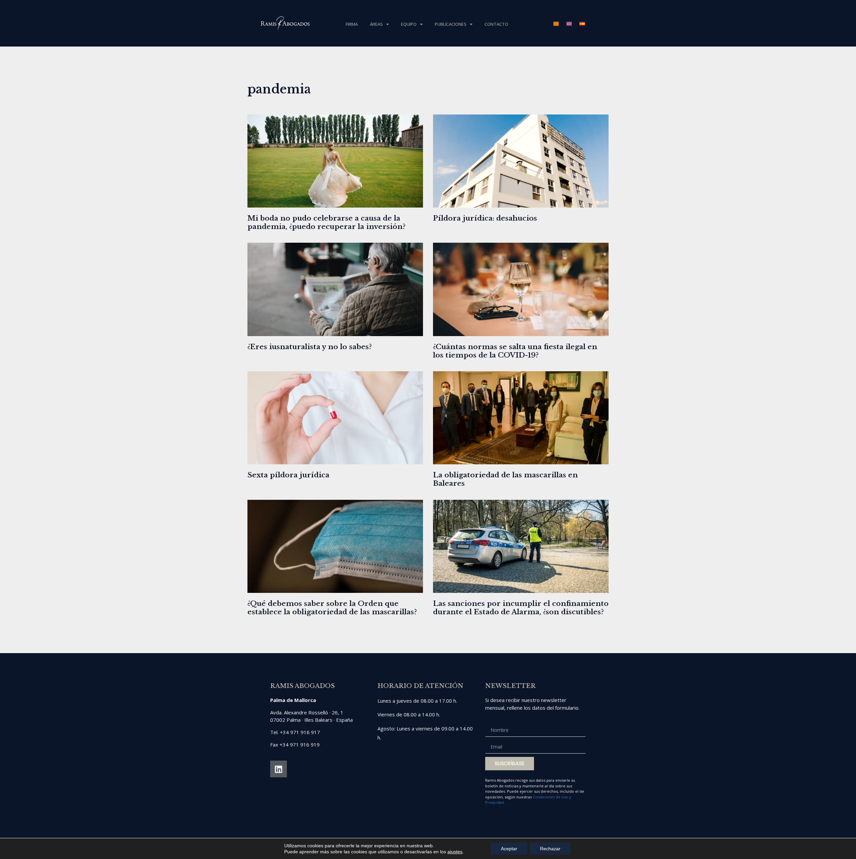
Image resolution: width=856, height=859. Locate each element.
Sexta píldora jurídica (288, 475)
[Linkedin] (278, 769)
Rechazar (550, 848)
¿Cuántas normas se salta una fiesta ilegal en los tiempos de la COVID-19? (515, 351)
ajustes (454, 851)
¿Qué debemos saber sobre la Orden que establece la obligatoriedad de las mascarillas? (332, 607)
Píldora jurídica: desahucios (485, 218)
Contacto (496, 24)
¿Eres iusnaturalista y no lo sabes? (309, 346)
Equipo (409, 24)
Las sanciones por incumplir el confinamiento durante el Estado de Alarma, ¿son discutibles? (521, 607)
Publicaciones (450, 24)
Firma (352, 24)
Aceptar (509, 848)
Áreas (376, 24)
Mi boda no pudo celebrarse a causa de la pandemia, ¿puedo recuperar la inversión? (326, 222)
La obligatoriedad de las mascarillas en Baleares (505, 479)
